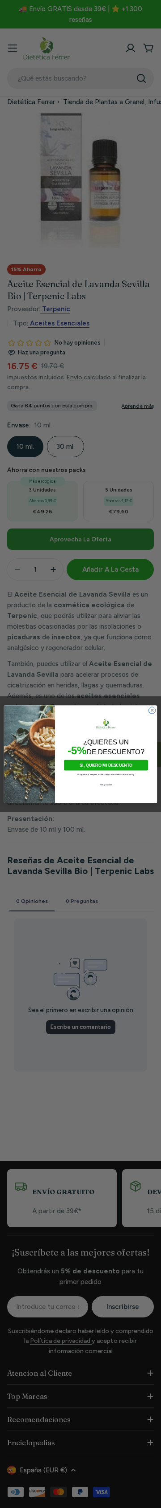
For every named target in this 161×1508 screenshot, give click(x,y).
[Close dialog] (151, 710)
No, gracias (106, 784)
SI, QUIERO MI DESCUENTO (106, 765)
